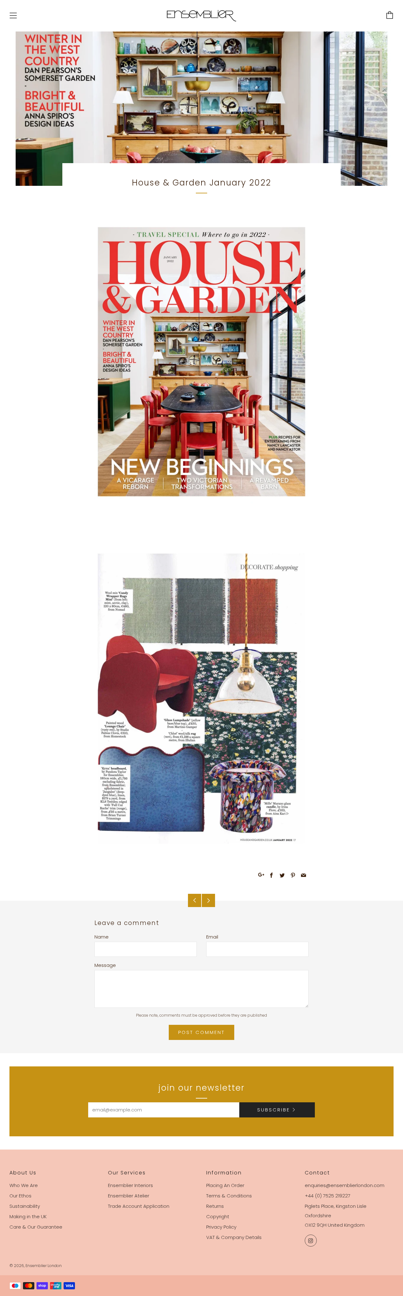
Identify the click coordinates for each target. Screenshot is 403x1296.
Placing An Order (225, 1185)
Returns (215, 1206)
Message (105, 965)
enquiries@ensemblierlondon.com (344, 1185)
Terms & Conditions (229, 1195)
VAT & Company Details (234, 1237)
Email (212, 936)
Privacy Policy (221, 1227)
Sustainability (24, 1206)
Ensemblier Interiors (130, 1185)
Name (101, 936)
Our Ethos (20, 1195)
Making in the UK (28, 1216)
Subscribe (273, 1109)
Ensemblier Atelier (128, 1195)
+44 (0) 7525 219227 (327, 1195)
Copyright (217, 1216)
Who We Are (23, 1185)
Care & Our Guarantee (35, 1227)
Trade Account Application (138, 1206)
